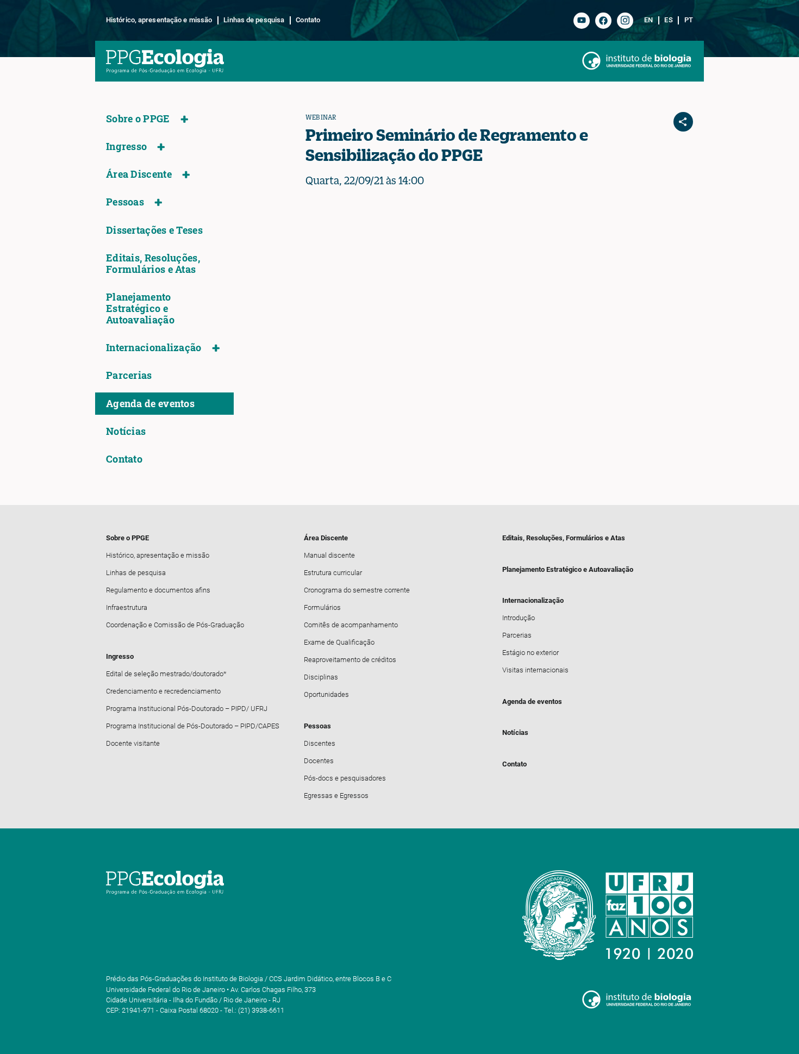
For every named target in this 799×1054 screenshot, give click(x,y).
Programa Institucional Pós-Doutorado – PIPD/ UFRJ (186, 708)
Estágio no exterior (530, 652)
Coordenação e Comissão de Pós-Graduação (175, 625)
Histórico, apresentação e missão (159, 20)
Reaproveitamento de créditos (350, 660)
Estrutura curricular (333, 573)
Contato (308, 20)
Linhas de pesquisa (253, 20)
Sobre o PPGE (138, 118)
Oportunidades (326, 694)
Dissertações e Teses (154, 230)
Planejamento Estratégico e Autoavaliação (140, 308)
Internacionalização (154, 347)
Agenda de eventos (150, 403)
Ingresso (126, 146)
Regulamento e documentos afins (158, 590)
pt (688, 20)
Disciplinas (321, 677)
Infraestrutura (126, 607)
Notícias (126, 431)
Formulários (322, 607)
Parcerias (129, 375)
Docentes (319, 761)
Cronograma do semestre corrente (357, 590)
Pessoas (125, 202)
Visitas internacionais (535, 670)
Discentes (319, 743)
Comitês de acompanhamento (351, 625)
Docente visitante (133, 743)
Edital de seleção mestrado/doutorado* (166, 674)
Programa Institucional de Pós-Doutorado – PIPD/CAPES (192, 726)
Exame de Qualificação (339, 642)
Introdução (518, 618)
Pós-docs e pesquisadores (345, 778)
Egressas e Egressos (336, 795)
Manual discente (329, 555)
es (668, 20)
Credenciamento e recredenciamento (163, 691)
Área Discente (139, 174)
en (648, 20)
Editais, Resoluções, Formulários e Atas (153, 263)
